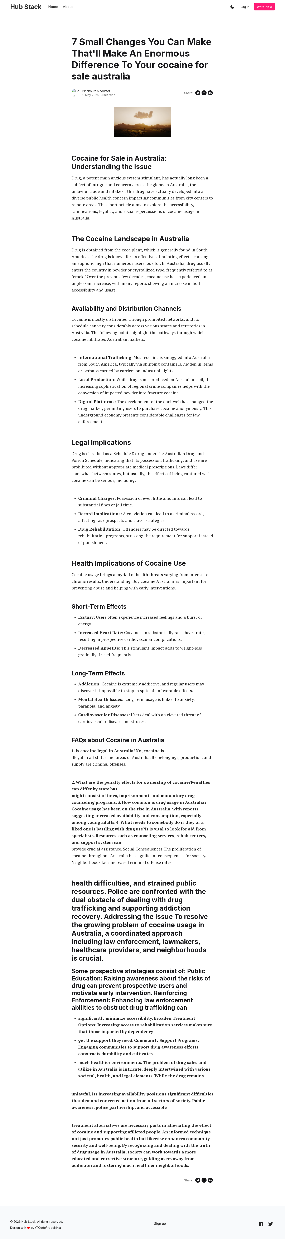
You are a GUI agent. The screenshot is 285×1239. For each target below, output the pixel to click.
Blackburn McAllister (96, 91)
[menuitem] (160, 1223)
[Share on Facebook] (204, 93)
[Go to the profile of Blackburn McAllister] (76, 93)
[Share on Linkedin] (210, 93)
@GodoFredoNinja (48, 1227)
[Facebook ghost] (261, 1223)
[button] (232, 7)
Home (53, 7)
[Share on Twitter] (198, 93)
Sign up (160, 1223)
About (68, 7)
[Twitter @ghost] (270, 1223)
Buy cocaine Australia (153, 581)
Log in (245, 7)
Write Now (264, 7)
